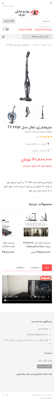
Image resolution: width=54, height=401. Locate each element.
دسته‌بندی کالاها (38, 36)
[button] (5, 29)
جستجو (7, 21)
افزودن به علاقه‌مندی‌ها (36, 144)
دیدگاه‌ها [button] (21, 267)
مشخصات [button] (34, 267)
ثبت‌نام (5, 6)
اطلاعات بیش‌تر (44, 366)
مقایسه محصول (39, 150)
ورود (11, 6)
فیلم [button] (47, 267)
